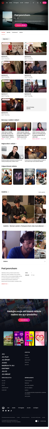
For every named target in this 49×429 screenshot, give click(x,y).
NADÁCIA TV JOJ (8, 365)
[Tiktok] (11, 410)
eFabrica (18, 421)
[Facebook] (3, 410)
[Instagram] (5, 410)
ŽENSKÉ (26, 355)
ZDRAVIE (27, 362)
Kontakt (43, 417)
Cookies (18, 417)
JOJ (3, 354)
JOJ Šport (26, 2)
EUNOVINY (4, 390)
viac (43, 21)
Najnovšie (5, 39)
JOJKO (4, 363)
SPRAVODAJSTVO (6, 377)
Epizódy (8, 32)
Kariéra (26, 390)
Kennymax (9, 421)
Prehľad (3, 32)
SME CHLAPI (27, 360)
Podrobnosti (15, 32)
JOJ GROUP (6, 374)
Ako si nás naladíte (29, 385)
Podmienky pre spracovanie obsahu (8, 417)
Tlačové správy (28, 380)
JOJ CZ (4, 371)
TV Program (16, 2)
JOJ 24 (21, 2)
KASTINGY (5, 368)
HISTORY (27, 364)
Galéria (21, 32)
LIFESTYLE (27, 352)
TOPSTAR (27, 357)
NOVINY (3, 380)
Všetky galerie (41, 192)
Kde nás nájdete (28, 387)
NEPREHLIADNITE (29, 377)
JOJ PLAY (5, 357)
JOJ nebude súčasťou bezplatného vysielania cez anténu (35, 393)
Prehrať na (19, 25)
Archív (10, 2)
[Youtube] (8, 410)
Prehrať (22, 320)
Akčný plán (27, 396)
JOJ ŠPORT (6, 360)
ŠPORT (3, 385)
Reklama (27, 383)
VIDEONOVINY (5, 387)
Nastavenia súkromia (25, 417)
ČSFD (16, 18)
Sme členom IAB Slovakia (35, 417)
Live (7, 2)
